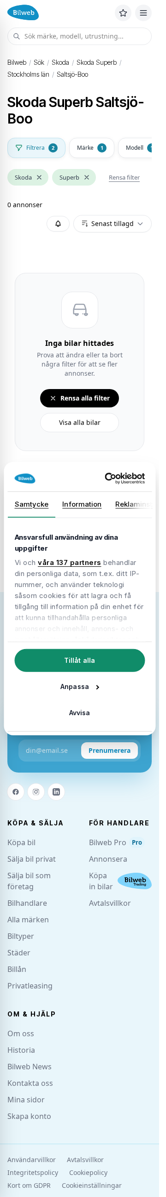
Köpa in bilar (101, 881)
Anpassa (74, 686)
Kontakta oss (30, 1083)
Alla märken (28, 920)
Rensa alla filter (85, 398)
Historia (21, 1050)
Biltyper (20, 936)
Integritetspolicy (32, 1172)
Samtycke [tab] (31, 503)
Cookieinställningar (92, 1185)
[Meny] (143, 13)
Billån (16, 969)
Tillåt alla (79, 660)
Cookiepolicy (88, 1172)
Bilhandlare (27, 903)
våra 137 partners (69, 562)
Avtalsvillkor (110, 903)
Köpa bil (21, 842)
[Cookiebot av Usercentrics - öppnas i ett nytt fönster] (109, 479)
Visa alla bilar (80, 422)
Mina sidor (26, 1100)
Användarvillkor (31, 1159)
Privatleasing (30, 986)
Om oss (20, 1033)
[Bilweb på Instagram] (36, 792)
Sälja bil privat (31, 859)
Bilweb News (29, 1066)
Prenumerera (109, 750)
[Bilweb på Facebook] (15, 792)
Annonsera (108, 859)
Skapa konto (29, 1116)
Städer (18, 953)
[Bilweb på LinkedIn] (56, 792)
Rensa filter (124, 177)
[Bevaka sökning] (58, 223)
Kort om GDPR (29, 1185)
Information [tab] (81, 503)
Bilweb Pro (115, 842)
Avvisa (79, 712)
